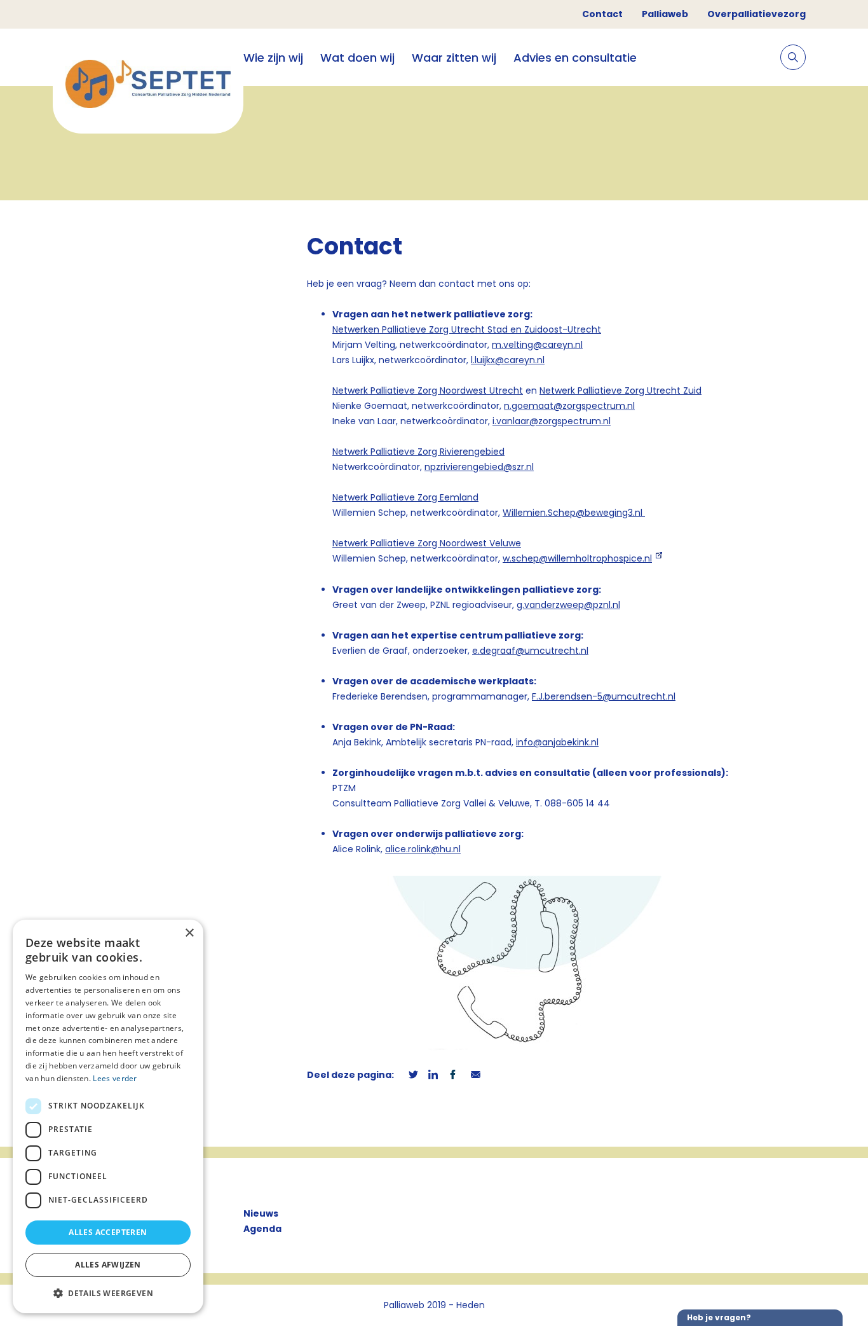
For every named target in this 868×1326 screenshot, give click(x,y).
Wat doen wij (357, 58)
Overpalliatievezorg (756, 14)
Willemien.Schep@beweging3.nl (574, 512)
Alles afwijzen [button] (108, 1264)
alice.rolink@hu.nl (423, 849)
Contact (602, 14)
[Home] (148, 86)
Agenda (262, 1228)
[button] (108, 1293)
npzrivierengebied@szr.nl (479, 466)
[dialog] (108, 1116)
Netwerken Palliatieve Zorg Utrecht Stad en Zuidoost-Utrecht (466, 329)
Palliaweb (665, 14)
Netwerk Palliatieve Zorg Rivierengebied (418, 451)
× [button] (189, 933)
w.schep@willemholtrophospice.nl (577, 558)
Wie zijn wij (273, 58)
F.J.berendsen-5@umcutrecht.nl (603, 696)
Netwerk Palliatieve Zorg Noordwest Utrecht (427, 390)
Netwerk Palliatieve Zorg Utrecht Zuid (620, 390)
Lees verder (115, 1078)
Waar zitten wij (454, 58)
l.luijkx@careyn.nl (508, 360)
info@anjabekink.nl (557, 742)
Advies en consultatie (575, 58)
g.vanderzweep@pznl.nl (568, 604)
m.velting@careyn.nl (537, 344)
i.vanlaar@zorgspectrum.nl (551, 421)
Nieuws (260, 1213)
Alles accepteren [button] (108, 1232)
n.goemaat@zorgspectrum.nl (569, 405)
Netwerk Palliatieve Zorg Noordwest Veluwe (426, 543)
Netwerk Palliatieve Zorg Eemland (405, 497)
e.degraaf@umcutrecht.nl (530, 650)
